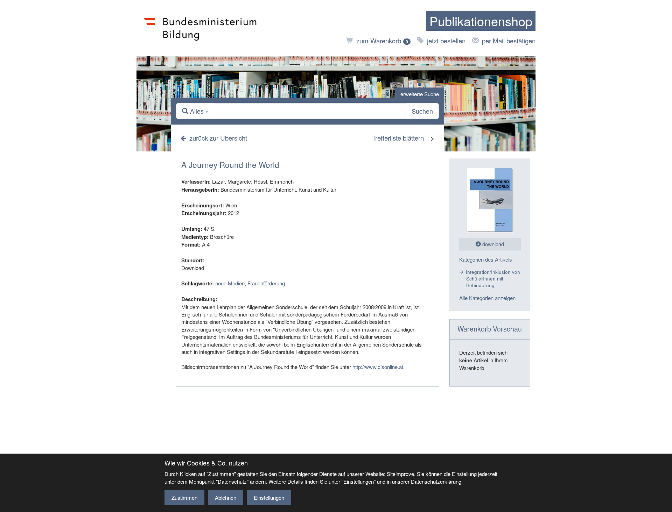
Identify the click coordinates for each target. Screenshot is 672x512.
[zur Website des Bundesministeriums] (200, 27)
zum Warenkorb (382, 40)
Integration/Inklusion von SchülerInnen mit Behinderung (493, 279)
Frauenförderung (266, 283)
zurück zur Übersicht (218, 137)
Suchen (422, 111)
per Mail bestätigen (509, 40)
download (492, 244)
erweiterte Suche (419, 94)
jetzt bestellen (446, 40)
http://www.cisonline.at (377, 366)
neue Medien (230, 283)
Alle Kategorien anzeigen (487, 297)
